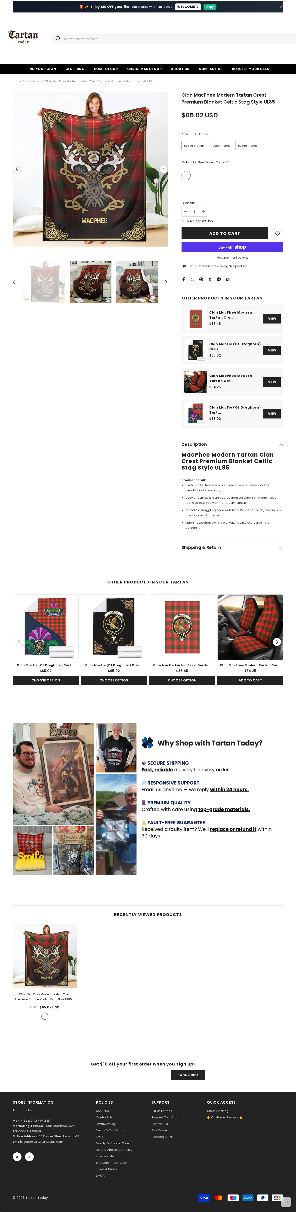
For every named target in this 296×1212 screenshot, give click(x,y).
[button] (17, 169)
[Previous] (19, 642)
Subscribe (188, 1075)
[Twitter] (192, 279)
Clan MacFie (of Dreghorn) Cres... (235, 346)
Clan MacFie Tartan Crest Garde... (182, 665)
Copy (210, 7)
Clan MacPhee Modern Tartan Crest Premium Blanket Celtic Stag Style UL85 (44, 997)
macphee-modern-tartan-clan (44, 1016)
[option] (90, 169)
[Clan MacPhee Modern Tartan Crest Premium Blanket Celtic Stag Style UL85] (45, 956)
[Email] (227, 279)
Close (281, 7)
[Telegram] (219, 279)
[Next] (277, 642)
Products (33, 81)
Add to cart (224, 233)
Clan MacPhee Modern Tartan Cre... (230, 315)
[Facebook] (184, 279)
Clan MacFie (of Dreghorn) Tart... (235, 410)
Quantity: (189, 203)
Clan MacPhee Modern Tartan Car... (230, 378)
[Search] (56, 39)
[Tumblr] (210, 279)
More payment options (232, 257)
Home (17, 81)
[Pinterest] (201, 279)
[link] (277, 233)
